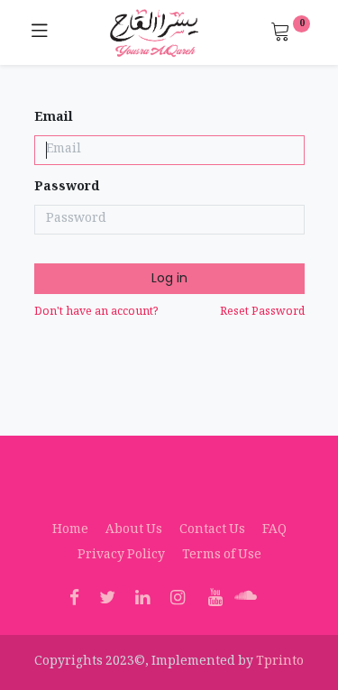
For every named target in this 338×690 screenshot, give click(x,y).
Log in (169, 278)
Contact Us (212, 530)
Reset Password (262, 312)
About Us (133, 530)
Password (66, 188)
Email (53, 119)
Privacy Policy (121, 555)
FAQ (274, 530)
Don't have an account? (96, 312)
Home (70, 530)
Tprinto (280, 662)
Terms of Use (221, 555)
